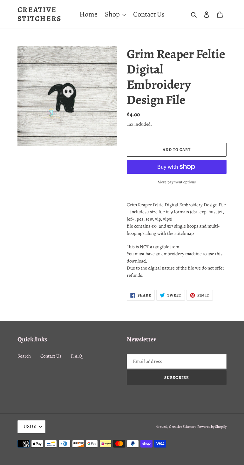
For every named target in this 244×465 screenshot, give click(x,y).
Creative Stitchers (39, 14)
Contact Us (50, 356)
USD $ (30, 426)
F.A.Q (76, 356)
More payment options (177, 182)
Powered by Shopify (212, 426)
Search (24, 356)
